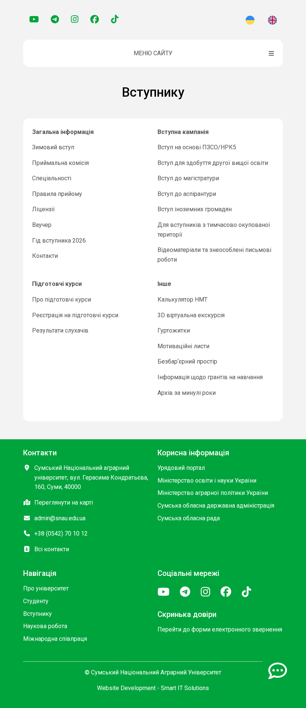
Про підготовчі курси (61, 299)
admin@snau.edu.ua (59, 518)
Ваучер (41, 224)
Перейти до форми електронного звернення (219, 629)
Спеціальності (51, 178)
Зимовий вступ (53, 147)
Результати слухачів (60, 330)
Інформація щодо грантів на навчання (210, 377)
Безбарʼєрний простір (187, 361)
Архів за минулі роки (186, 392)
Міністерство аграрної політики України (212, 492)
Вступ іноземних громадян (194, 209)
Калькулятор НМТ (182, 299)
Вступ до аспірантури (186, 193)
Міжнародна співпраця (55, 638)
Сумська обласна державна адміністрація (215, 505)
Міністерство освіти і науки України (206, 480)
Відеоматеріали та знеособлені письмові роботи (214, 254)
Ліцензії (43, 209)
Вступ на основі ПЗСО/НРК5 (196, 147)
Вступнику (37, 613)
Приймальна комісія (60, 162)
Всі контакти (51, 549)
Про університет (46, 588)
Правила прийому (57, 193)
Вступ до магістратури (188, 178)
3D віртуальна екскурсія (191, 315)
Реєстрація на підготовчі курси (75, 315)
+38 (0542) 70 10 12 (61, 533)
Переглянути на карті (63, 502)
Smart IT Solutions (185, 688)
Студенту (36, 601)
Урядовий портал (181, 467)
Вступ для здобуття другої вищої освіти (212, 162)
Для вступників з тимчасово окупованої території (213, 229)
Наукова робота (45, 626)
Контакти (45, 255)
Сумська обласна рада (188, 518)
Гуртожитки (173, 330)
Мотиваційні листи (183, 346)
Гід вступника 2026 (59, 240)
